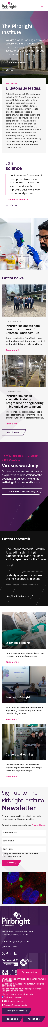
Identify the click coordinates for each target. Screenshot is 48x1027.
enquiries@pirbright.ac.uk (16, 941)
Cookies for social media (15, 1005)
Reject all (11, 1018)
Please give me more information (18, 994)
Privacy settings (29, 972)
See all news (13, 432)
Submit (10, 862)
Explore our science (16, 62)
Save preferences (15, 1010)
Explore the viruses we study (21, 491)
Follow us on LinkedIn (11, 953)
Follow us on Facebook (7, 953)
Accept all (33, 1018)
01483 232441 (10, 946)
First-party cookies (13, 997)
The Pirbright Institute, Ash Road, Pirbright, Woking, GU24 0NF (17, 933)
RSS (15, 953)
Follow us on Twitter (3, 953)
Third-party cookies (13, 1001)
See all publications (16, 596)
